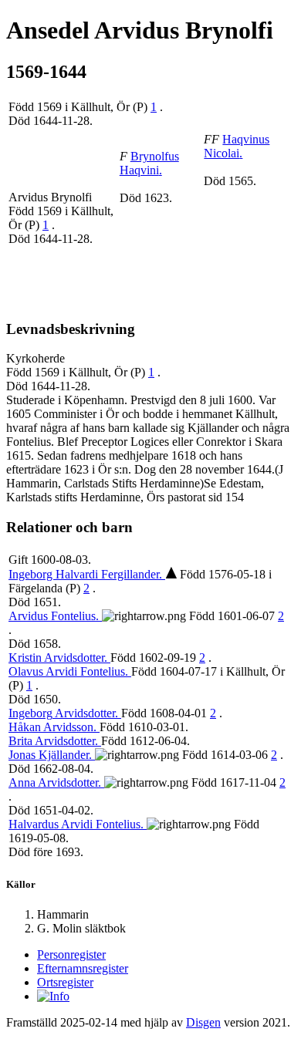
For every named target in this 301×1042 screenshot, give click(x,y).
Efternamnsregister (82, 968)
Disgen (203, 1022)
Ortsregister (65, 982)
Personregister (71, 954)
